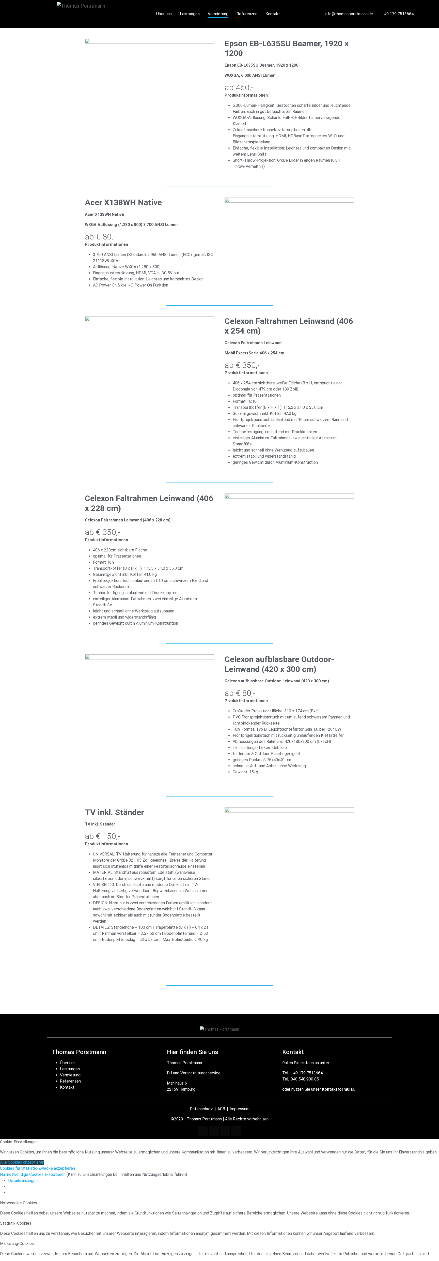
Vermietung (70, 1075)
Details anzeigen (23, 1180)
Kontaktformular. (338, 1089)
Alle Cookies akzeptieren (22, 1162)
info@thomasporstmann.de (349, 13)
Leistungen (70, 1069)
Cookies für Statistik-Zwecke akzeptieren (37, 1168)
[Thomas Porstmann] (101, 14)
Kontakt (67, 1087)
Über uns (67, 1062)
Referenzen (70, 1081)
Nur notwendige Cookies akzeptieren (33, 1174)
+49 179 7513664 (398, 13)
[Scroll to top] (428, 1250)
